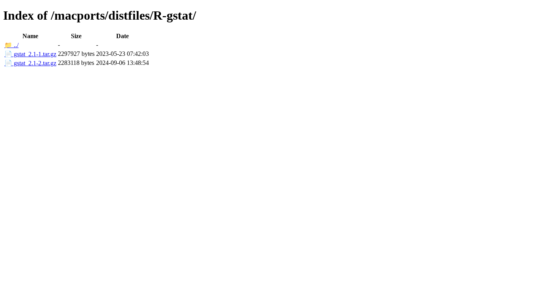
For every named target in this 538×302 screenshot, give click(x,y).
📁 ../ (11, 45)
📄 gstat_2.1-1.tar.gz (30, 54)
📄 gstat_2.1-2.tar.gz (30, 63)
